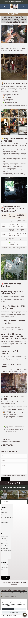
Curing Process (4, 520)
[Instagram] (8, 483)
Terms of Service (5, 545)
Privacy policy (5, 615)
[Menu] (1, 6)
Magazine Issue (4, 522)
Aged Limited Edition (6, 550)
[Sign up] (24, 501)
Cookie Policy (4, 553)
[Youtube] (10, 483)
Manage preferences (14, 612)
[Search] (4, 6)
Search (2, 509)
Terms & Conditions (12, 615)
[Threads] (17, 483)
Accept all (8, 609)
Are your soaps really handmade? (10, 596)
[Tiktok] (13, 483)
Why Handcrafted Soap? (7, 517)
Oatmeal (25, 10)
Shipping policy (4, 548)
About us (3, 515)
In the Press (4, 512)
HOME (2, 10)
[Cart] (26, 6)
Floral (10, 10)
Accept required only (20, 609)
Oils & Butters (4, 570)
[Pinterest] (22, 483)
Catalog (6, 10)
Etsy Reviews (5, 577)
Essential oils (4, 567)
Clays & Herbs (4, 564)
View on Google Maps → (6, 442)
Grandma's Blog (4, 536)
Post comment (5, 479)
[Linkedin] (20, 483)
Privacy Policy (4, 541)
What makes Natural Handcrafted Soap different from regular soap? (14, 593)
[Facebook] (6, 483)
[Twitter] (15, 483)
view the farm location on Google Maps (16, 371)
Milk (22, 10)
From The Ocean (16, 10)
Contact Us (3, 538)
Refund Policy (4, 543)
